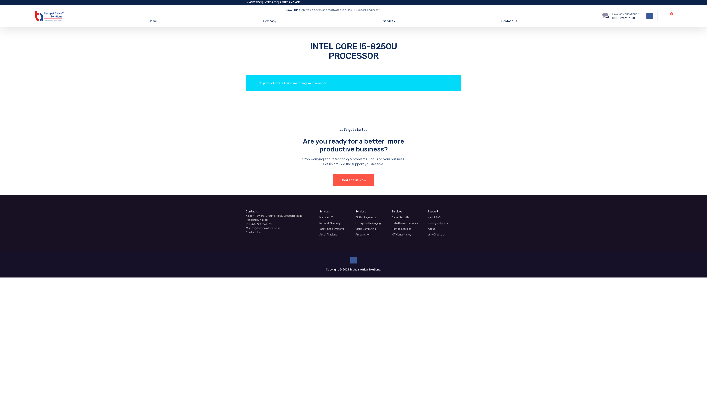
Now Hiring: (293, 10)
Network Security (329, 223)
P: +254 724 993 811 (259, 224)
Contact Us (509, 21)
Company (269, 21)
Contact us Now (353, 180)
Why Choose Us (437, 234)
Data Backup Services (405, 223)
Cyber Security (401, 217)
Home (153, 21)
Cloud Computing (366, 229)
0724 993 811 (626, 18)
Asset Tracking (328, 234)
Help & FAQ (434, 217)
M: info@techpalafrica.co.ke (263, 228)
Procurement (364, 234)
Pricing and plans (438, 223)
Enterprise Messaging (368, 223)
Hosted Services (401, 229)
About (431, 229)
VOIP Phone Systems (331, 229)
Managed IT (326, 217)
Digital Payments (366, 217)
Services (389, 21)
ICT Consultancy (401, 234)
